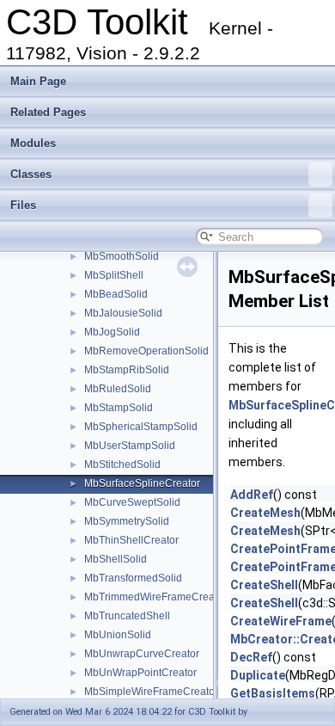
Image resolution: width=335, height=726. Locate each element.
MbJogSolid (112, 332)
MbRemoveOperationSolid (146, 351)
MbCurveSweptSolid (132, 502)
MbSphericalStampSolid (141, 427)
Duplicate (257, 675)
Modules (33, 143)
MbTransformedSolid (133, 578)
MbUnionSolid (117, 635)
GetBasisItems (272, 693)
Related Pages (48, 112)
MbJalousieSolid (123, 313)
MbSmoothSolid (121, 256)
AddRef (251, 494)
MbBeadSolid (116, 294)
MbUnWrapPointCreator (140, 673)
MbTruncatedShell (127, 616)
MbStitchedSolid (122, 464)
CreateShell (264, 585)
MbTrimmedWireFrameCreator (155, 597)
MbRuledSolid (117, 389)
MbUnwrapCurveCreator (141, 654)
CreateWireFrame (281, 621)
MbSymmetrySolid (126, 521)
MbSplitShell (113, 275)
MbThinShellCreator (131, 540)
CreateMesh (265, 513)
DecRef (251, 657)
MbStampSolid (118, 408)
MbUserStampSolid (129, 446)
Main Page (38, 81)
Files (23, 205)
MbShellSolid (115, 559)
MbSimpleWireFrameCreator (151, 692)
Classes (31, 174)
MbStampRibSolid (126, 370)
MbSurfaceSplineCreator (142, 483)
